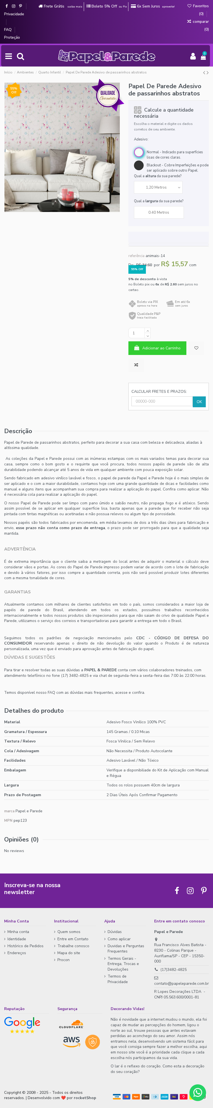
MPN (8, 820)
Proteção (12, 37)
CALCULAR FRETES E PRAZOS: (159, 391)
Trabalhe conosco (73, 946)
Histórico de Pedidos (25, 946)
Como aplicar (119, 939)
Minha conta (18, 931)
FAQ (8, 29)
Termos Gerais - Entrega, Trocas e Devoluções (123, 964)
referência (136, 255)
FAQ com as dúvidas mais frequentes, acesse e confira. (96, 692)
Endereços (16, 953)
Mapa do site (68, 953)
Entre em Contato (72, 939)
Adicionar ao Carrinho (161, 348)
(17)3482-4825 (173, 969)
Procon (63, 960)
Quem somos (68, 931)
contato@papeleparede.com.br (181, 983)
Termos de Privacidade (118, 979)
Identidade (16, 939)
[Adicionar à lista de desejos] (196, 348)
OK (199, 401)
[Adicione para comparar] (136, 365)
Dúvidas (115, 931)
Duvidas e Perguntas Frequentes (126, 948)
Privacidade (14, 14)
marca (9, 811)
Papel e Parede (29, 811)
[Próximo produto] (208, 73)
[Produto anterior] (205, 73)
